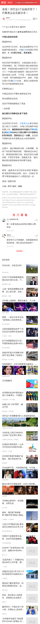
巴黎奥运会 (25, 123)
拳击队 (35, 129)
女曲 (25, 49)
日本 (15, 80)
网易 (3, 2)
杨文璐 (9, 132)
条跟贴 (19, 251)
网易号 (10, 2)
